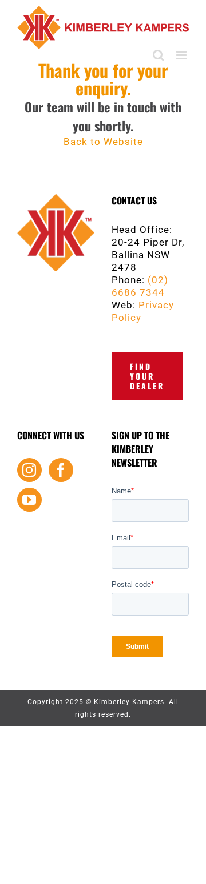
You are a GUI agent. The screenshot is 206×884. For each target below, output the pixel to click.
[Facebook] (61, 470)
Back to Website (103, 141)
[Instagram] (29, 470)
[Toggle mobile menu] (182, 55)
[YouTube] (29, 500)
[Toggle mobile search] (159, 55)
